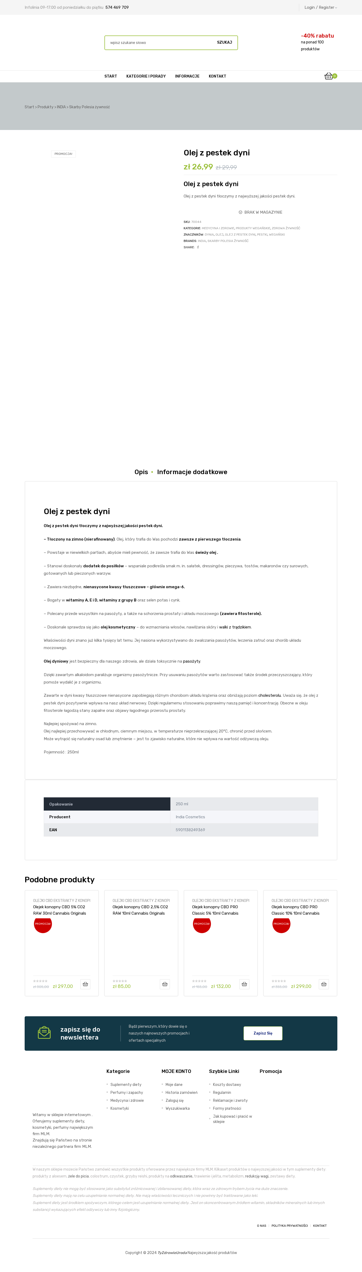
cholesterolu (269, 695)
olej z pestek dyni (240, 234)
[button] (263, 1033)
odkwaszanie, (181, 1176)
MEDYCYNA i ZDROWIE (218, 228)
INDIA (202, 241)
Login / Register (319, 7)
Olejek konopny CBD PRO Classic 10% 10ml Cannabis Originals (296, 910)
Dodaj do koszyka (85, 984)
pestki (262, 234)
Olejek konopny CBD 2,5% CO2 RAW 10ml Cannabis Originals (140, 910)
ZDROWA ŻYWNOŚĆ (286, 228)
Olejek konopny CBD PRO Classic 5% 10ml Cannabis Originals (215, 910)
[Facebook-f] (37, 1225)
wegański (277, 234)
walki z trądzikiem (235, 627)
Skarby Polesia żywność (228, 241)
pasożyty (191, 661)
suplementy (63, 1121)
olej (219, 234)
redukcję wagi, (257, 1176)
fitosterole (248, 613)
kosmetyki (42, 1127)
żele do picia (78, 1176)
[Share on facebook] (198, 247)
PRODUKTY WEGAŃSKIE (253, 228)
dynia (209, 234)
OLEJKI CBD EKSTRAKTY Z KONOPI (61, 900)
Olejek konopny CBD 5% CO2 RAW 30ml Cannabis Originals (59, 910)
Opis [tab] (141, 472)
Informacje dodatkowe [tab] (192, 472)
